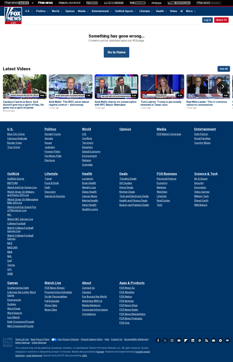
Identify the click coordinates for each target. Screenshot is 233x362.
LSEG (84, 355)
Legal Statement (34, 355)
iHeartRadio (227, 340)
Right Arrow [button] (223, 87)
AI (181, 11)
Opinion (70, 11)
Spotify (220, 340)
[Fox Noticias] (179, 2)
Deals (123, 174)
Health (160, 11)
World (56, 11)
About (86, 283)
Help (107, 339)
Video (173, 11)
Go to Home (116, 52)
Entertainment (100, 11)
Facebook (158, 340)
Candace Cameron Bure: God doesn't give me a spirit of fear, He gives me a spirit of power (23, 104)
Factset (100, 352)
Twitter (165, 340)
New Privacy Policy (40, 339)
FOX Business (167, 174)
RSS (206, 340)
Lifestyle (144, 11)
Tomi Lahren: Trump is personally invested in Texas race (161, 103)
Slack (199, 340)
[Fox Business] (69, 3)
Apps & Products (132, 283)
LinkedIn (193, 340)
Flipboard (186, 340)
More (189, 11)
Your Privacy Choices (68, 339)
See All (224, 69)
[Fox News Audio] (113, 3)
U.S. (28, 11)
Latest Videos (17, 68)
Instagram (172, 340)
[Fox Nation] (92, 2)
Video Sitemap (39, 342)
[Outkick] (156, 3)
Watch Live (53, 283)
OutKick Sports (124, 11)
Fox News (13, 16)
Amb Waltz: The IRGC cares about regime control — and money (69, 103)
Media (82, 11)
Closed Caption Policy (92, 339)
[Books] (209, 2)
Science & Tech (206, 174)
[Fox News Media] (45, 2)
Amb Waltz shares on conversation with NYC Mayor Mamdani (116, 103)
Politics (41, 11)
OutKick (13, 174)
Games (12, 283)
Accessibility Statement (136, 339)
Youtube (179, 340)
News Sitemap (22, 342)
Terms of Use (22, 339)
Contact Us (116, 339)
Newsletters (213, 340)
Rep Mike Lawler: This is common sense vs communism (206, 103)
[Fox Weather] (137, 2)
